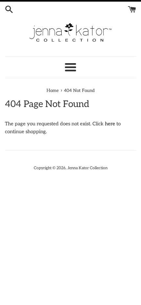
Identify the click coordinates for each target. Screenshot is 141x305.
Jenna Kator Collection (88, 168)
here (110, 124)
